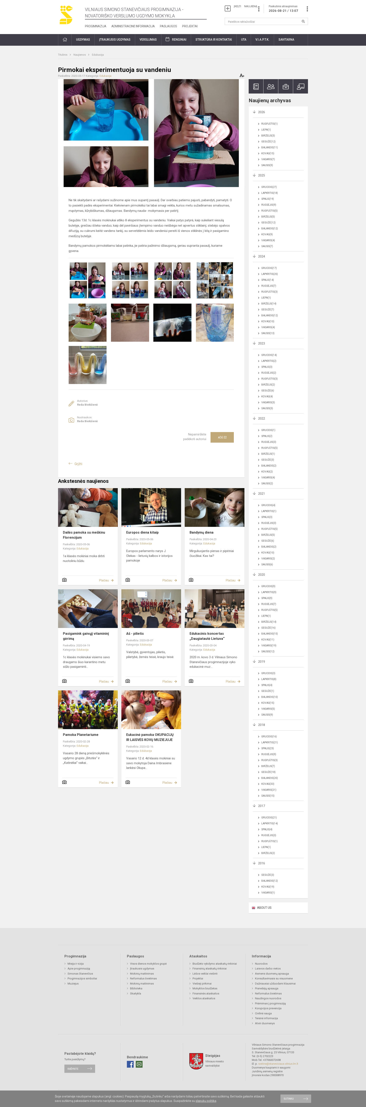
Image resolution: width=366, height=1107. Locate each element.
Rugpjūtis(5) (269, 210)
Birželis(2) (268, 384)
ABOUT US (264, 907)
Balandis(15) (269, 633)
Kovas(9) (267, 234)
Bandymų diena (202, 532)
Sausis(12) (267, 651)
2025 (261, 175)
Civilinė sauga (263, 1013)
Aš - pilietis (135, 634)
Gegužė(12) (268, 141)
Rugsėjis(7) (268, 285)
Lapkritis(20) (269, 274)
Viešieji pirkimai (202, 983)
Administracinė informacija (133, 26)
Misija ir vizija (76, 963)
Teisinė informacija (266, 1018)
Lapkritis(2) (268, 360)
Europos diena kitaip (142, 532)
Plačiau (104, 580)
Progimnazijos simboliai (82, 978)
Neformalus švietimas (143, 978)
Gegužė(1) (267, 691)
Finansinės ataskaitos (206, 993)
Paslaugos (168, 26)
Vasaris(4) (268, 240)
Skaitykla (135, 993)
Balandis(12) (269, 228)
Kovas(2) (267, 471)
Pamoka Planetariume (80, 735)
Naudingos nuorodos (268, 998)
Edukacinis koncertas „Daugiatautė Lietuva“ (207, 636)
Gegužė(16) (268, 627)
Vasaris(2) (268, 558)
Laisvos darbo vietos (268, 968)
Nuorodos (261, 963)
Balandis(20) (269, 778)
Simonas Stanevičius (80, 973)
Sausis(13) (267, 333)
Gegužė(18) (268, 772)
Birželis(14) (268, 303)
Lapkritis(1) (268, 511)
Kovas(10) (267, 321)
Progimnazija (95, 26)
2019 (261, 661)
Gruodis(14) (269, 355)
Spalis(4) (266, 685)
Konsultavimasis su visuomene (274, 978)
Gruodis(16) (269, 736)
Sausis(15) (267, 795)
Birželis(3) (268, 135)
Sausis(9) (267, 165)
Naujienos (79, 54)
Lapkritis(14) (269, 823)
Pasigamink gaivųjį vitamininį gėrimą (86, 636)
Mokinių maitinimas (142, 973)
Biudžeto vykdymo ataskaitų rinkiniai (215, 963)
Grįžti (78, 464)
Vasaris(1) (268, 892)
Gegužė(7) (267, 309)
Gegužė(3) (267, 459)
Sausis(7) (267, 246)
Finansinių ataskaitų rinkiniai (210, 968)
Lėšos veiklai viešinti (205, 973)
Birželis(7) (268, 766)
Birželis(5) (268, 216)
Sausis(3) (267, 408)
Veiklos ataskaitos (204, 998)
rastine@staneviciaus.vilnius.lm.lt (278, 1063)
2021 (261, 493)
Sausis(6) (267, 564)
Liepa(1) (266, 129)
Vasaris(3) (268, 402)
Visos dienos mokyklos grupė (148, 963)
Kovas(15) (267, 153)
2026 (261, 112)
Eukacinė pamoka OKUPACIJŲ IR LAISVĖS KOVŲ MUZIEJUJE (150, 737)
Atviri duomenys (265, 1023)
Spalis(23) (267, 748)
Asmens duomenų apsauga (272, 973)
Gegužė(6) (267, 390)
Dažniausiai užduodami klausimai (275, 983)
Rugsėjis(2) (268, 372)
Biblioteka (136, 988)
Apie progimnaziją (79, 968)
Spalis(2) (266, 436)
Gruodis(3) (268, 673)
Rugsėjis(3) (268, 442)
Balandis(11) (269, 147)
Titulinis (63, 54)
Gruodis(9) (268, 586)
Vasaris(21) (268, 789)
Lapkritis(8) (268, 679)
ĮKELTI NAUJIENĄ (245, 6)
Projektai (190, 26)
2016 (261, 863)
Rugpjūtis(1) (269, 123)
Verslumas (148, 39)
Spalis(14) (267, 279)
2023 (261, 343)
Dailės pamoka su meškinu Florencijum (84, 535)
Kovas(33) (267, 783)
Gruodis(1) (268, 430)
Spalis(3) (266, 366)
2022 (261, 418)
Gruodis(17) (269, 268)
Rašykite (73, 1068)
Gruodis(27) (269, 187)
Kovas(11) (267, 639)
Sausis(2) (267, 483)
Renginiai (179, 39)
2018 (261, 725)
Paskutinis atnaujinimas (283, 9)
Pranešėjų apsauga (266, 988)
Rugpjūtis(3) (269, 291)
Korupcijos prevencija (268, 1008)
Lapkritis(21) (269, 742)
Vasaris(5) (268, 708)
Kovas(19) (267, 886)
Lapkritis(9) (268, 592)
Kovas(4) (267, 396)
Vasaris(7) (268, 159)
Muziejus (73, 983)
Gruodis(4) (268, 505)
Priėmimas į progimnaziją (270, 1003)
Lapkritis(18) (269, 192)
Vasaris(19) (268, 645)
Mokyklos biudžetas (205, 988)
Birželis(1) (268, 453)
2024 (261, 256)
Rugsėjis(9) (268, 204)
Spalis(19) (267, 198)
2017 (261, 806)
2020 (261, 574)
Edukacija (98, 54)
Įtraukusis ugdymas (142, 968)
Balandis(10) (269, 696)
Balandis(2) (268, 465)
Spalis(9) (266, 598)
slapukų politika (206, 1101)
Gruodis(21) (269, 817)
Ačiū (222, 437)
